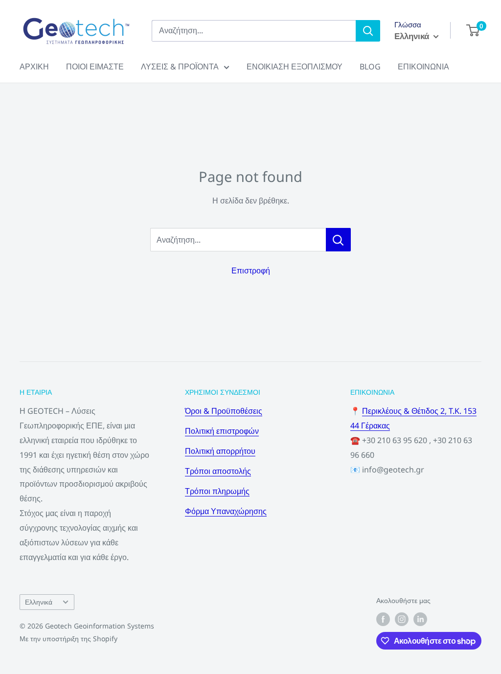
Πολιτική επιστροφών (222, 431)
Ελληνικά (38, 602)
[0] (473, 30)
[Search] (368, 31)
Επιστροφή (250, 270)
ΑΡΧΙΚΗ (34, 66)
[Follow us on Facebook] (383, 619)
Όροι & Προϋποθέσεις (223, 410)
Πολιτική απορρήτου (220, 451)
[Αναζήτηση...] (338, 239)
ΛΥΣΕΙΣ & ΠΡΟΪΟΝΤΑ (180, 66)
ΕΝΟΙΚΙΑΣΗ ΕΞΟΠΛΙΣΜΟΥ (294, 66)
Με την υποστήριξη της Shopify (68, 638)
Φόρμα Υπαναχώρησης (226, 511)
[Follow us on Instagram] (402, 619)
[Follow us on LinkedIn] (420, 619)
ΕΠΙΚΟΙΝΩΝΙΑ (423, 66)
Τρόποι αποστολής (218, 471)
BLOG (370, 66)
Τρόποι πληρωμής (217, 491)
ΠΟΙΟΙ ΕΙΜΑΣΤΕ (95, 66)
